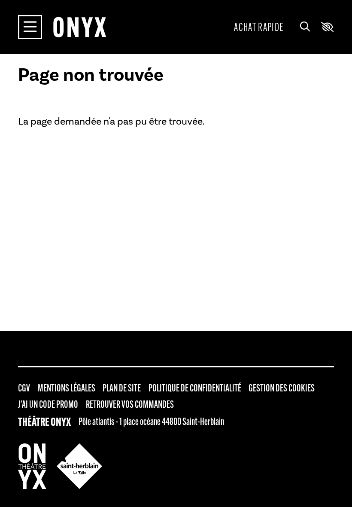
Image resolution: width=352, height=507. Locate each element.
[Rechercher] (305, 27)
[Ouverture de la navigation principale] (30, 27)
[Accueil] (79, 27)
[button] (327, 27)
